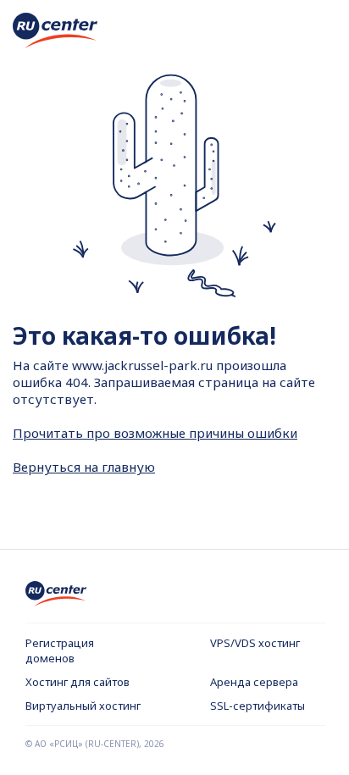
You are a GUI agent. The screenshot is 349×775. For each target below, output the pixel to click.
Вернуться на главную (84, 466)
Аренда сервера (254, 681)
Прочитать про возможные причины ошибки (155, 432)
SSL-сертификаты (257, 705)
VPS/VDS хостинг (255, 642)
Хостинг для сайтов (77, 681)
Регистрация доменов (59, 650)
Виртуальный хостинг (83, 705)
